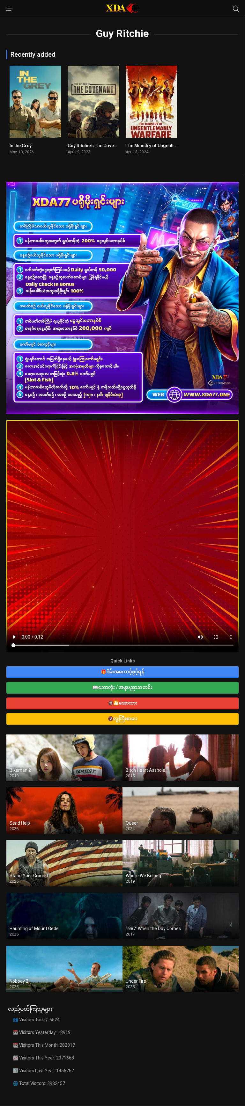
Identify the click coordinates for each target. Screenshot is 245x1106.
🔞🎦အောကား (122, 702)
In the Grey (21, 145)
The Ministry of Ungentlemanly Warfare (166, 145)
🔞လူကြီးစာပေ (122, 718)
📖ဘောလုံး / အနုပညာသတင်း (122, 687)
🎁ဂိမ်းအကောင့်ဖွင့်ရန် (122, 671)
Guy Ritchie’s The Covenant (95, 145)
